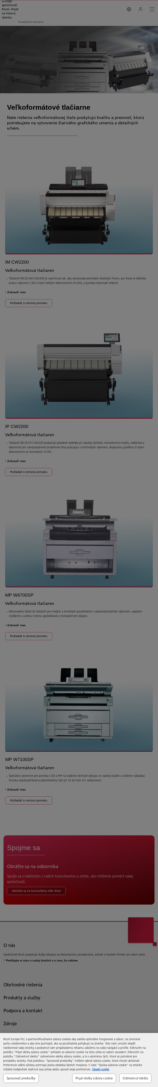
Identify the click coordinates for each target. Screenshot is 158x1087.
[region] (79, 1060)
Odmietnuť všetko (135, 1078)
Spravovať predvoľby (21, 1078)
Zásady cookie (100, 1069)
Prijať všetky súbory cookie (94, 1078)
